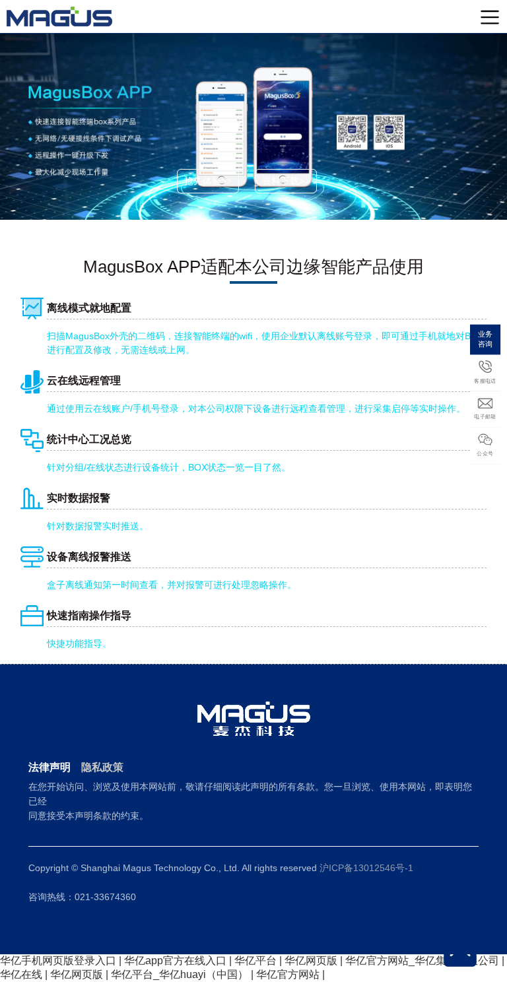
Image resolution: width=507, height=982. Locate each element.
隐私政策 (102, 767)
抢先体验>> (208, 181)
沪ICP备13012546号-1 (366, 868)
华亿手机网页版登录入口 (58, 960)
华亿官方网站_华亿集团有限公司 (422, 960)
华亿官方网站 (288, 974)
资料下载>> (286, 181)
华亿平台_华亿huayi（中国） (179, 974)
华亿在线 (21, 974)
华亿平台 (255, 960)
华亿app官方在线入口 (175, 960)
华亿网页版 (311, 960)
